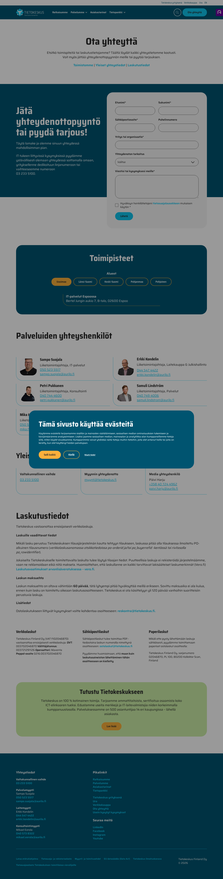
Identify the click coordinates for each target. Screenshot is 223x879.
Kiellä (71, 455)
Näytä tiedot (89, 454)
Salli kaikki (50, 455)
